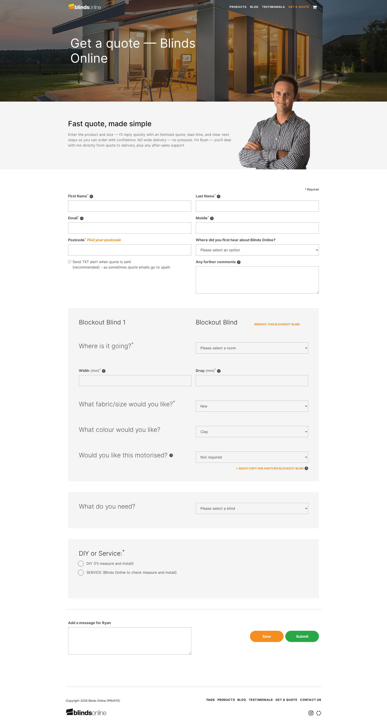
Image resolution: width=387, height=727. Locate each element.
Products (238, 7)
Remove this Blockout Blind (277, 324)
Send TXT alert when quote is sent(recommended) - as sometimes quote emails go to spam (121, 264)
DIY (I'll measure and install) (110, 563)
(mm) (90, 370)
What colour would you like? (119, 429)
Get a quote (298, 7)
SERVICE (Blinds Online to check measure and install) (131, 572)
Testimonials (273, 7)
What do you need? (107, 506)
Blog (254, 7)
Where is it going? (106, 346)
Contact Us (310, 699)
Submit (302, 636)
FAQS (210, 699)
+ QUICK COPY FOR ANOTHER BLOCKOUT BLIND (270, 468)
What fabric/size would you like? (127, 404)
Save (266, 636)
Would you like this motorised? (124, 455)
